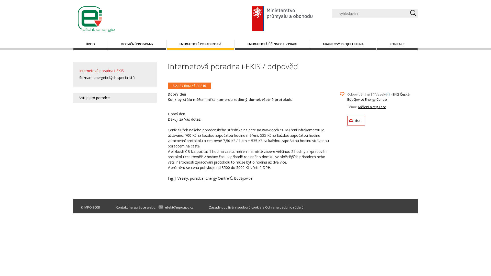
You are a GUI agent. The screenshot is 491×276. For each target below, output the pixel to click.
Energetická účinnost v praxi (272, 44)
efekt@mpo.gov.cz (179, 207)
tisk (358, 120)
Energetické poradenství (200, 44)
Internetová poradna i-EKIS (101, 70)
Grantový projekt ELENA (343, 44)
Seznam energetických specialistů (107, 77)
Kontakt (397, 44)
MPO (88, 207)
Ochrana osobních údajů (284, 207)
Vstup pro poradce (94, 97)
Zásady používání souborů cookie (235, 207)
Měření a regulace (372, 107)
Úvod (90, 44)
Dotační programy (137, 44)
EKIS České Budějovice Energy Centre (378, 97)
